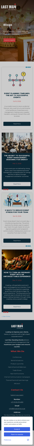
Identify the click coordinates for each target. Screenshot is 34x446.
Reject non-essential (17, 434)
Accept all (17, 429)
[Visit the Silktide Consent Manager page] (28, 440)
